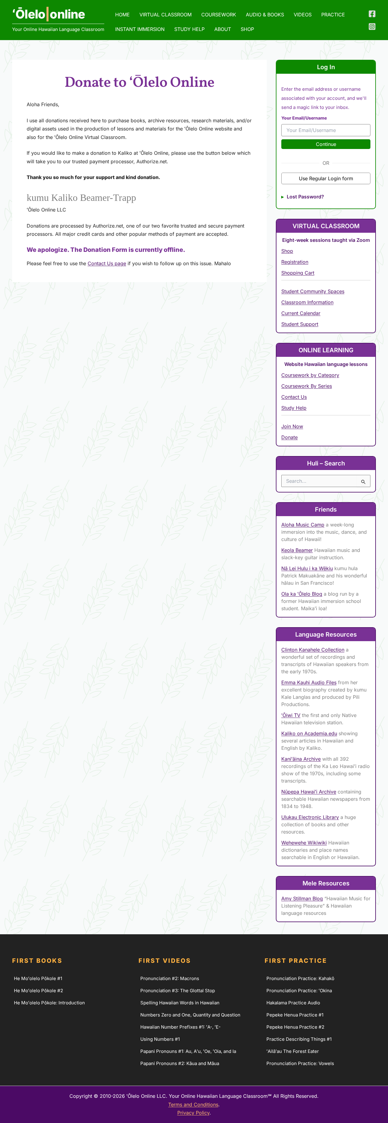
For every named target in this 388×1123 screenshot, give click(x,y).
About (222, 29)
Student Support (299, 324)
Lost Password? (305, 197)
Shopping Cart (297, 273)
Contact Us (294, 397)
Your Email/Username (304, 117)
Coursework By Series (306, 386)
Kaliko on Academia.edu (309, 733)
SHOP (247, 29)
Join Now (292, 426)
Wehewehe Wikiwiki (304, 843)
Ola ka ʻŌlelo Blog (301, 594)
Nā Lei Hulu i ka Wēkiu (307, 568)
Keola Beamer (297, 550)
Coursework (218, 15)
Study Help (189, 29)
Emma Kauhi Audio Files (308, 682)
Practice (333, 15)
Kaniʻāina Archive (301, 759)
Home (122, 15)
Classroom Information (307, 302)
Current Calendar (300, 313)
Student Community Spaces (312, 291)
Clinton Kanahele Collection (312, 650)
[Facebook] (372, 14)
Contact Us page (107, 263)
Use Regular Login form (326, 178)
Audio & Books (265, 15)
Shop (287, 251)
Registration (294, 262)
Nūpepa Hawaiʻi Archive (308, 792)
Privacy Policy (193, 1113)
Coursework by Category (310, 375)
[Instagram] (372, 26)
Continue (326, 144)
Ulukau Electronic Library (310, 817)
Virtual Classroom (165, 15)
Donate (289, 437)
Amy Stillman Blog (302, 898)
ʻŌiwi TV (290, 715)
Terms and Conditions (193, 1104)
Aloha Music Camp (302, 525)
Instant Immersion (140, 29)
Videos (303, 15)
